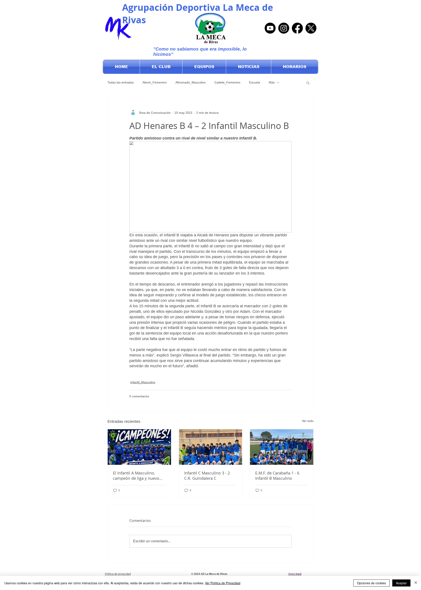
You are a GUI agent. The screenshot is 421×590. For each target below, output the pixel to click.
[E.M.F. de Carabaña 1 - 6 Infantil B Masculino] (281, 447)
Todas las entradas (120, 82)
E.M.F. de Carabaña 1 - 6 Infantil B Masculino (277, 475)
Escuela (254, 82)
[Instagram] (283, 28)
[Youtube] (270, 28)
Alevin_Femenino (155, 82)
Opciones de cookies (371, 583)
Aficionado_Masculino (190, 82)
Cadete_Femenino (227, 82)
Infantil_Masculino (142, 382)
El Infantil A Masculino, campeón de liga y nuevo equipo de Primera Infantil (137, 475)
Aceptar (401, 583)
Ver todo (308, 421)
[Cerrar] (415, 582)
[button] (161, 67)
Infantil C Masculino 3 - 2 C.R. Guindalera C (207, 475)
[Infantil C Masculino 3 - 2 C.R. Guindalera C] (210, 447)
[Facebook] (297, 28)
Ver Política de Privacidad (222, 583)
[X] (310, 28)
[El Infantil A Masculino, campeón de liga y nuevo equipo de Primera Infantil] (139, 447)
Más (272, 82)
